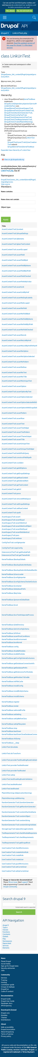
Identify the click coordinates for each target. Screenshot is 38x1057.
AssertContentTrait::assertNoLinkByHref (16, 340)
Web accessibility (7, 1027)
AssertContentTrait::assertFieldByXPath (16, 271)
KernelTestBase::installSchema (13, 696)
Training (4, 980)
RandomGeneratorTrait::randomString (16, 820)
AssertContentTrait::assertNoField (14, 308)
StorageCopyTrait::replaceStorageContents (17, 829)
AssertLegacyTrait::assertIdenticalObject (16, 526)
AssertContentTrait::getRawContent (15, 478)
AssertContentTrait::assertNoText (14, 372)
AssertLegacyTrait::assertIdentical (14, 523)
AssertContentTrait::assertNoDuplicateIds (17, 298)
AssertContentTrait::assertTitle (13, 439)
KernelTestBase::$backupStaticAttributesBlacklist (20, 570)
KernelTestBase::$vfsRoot (11, 633)
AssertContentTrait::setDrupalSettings (16, 504)
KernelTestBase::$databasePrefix (14, 589)
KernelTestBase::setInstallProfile (13, 710)
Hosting (4, 982)
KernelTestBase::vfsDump (11, 739)
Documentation (7, 996)
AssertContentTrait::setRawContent (15, 508)
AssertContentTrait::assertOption (14, 386)
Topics (5, 927)
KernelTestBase (29, 99)
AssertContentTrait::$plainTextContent (16, 244)
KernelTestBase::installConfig (12, 686)
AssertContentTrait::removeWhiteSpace (16, 499)
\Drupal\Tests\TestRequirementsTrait (18, 119)
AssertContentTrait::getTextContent (15, 485)
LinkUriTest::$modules (10, 747)
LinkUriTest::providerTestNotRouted (15, 765)
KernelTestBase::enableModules (13, 654)
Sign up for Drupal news (9, 966)
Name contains (7, 191)
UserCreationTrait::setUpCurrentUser (15, 871)
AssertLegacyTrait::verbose (12, 538)
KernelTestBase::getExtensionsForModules (17, 672)
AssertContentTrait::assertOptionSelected (17, 397)
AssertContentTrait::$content (12, 229)
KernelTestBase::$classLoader (13, 574)
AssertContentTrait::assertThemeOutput (16, 436)
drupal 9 (5, 33)
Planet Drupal (6, 961)
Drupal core (5, 1013)
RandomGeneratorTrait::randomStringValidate (19, 825)
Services (6, 945)
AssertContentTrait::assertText (13, 424)
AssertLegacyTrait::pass (10, 535)
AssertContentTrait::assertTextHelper (15, 428)
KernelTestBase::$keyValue (11, 593)
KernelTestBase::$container (12, 586)
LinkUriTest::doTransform (11, 753)
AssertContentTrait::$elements (13, 239)
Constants (6, 934)
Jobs (3, 970)
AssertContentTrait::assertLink (13, 287)
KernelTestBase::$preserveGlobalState (15, 600)
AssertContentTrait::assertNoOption (15, 351)
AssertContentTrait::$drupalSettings (15, 233)
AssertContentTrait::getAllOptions (14, 468)
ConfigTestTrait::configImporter (13, 542)
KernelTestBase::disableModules (13, 651)
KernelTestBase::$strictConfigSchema (15, 629)
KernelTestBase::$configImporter (14, 577)
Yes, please (10, 11)
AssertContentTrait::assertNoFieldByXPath (17, 324)
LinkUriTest (30, 138)
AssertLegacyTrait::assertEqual (13, 520)
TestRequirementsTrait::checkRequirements (18, 837)
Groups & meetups (8, 987)
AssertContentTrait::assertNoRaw (14, 367)
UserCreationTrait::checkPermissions (15, 848)
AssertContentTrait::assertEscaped (14, 249)
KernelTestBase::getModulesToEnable (15, 677)
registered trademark (11, 1052)
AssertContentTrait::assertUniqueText (16, 444)
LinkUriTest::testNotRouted (12, 784)
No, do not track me (24, 11)
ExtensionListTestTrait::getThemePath (16, 555)
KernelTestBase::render (10, 706)
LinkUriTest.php (19, 33)
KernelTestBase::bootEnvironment (14, 639)
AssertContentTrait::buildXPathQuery (15, 453)
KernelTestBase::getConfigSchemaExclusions (18, 658)
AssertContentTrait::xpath (11, 512)
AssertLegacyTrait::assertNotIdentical (15, 532)
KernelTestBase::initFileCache (12, 681)
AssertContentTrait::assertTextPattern (16, 432)
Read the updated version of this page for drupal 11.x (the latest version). (21, 45)
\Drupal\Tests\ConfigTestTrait (15, 115)
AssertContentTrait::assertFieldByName (16, 265)
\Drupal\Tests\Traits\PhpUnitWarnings (18, 122)
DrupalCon (5, 989)
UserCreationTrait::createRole (12, 855)
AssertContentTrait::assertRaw (13, 418)
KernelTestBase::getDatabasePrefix (14, 668)
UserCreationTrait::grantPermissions (15, 864)
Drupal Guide (6, 999)
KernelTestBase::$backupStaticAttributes (17, 565)
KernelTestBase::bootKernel (12, 642)
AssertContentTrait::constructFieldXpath (17, 457)
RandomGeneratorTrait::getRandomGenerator (19, 807)
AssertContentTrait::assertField (13, 255)
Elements (6, 948)
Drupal (31, 1050)
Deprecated (7, 943)
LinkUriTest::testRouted (10, 789)
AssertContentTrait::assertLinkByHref (15, 292)
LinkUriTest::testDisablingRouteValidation (17, 779)
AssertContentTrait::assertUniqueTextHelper (18, 449)
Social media (5, 964)
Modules (4, 1015)
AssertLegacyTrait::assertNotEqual (14, 529)
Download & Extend (8, 1010)
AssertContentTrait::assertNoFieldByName (17, 319)
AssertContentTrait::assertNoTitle (14, 377)
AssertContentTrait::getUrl (11, 489)
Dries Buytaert (28, 1052)
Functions (6, 932)
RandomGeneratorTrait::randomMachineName (19, 812)
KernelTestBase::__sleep (10, 743)
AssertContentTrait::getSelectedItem (15, 481)
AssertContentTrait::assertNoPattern (15, 362)
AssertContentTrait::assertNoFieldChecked (17, 330)
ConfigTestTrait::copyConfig (12, 548)
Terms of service (7, 1034)
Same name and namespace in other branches (17, 65)
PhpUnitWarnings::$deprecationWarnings (17, 793)
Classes (5, 930)
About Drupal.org (7, 1032)
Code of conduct (7, 991)
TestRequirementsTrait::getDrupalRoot (16, 843)
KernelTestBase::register (10, 702)
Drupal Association (8, 1029)
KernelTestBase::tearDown (11, 731)
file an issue (13, 882)
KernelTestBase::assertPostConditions (16, 636)
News (3, 958)
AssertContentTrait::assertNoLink (14, 335)
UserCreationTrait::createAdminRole (15, 852)
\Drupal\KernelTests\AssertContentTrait (19, 110)
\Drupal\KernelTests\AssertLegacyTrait (18, 108)
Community (5, 975)
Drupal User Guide (7, 1001)
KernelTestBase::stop (9, 728)
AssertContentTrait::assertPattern (14, 413)
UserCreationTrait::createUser (13, 859)
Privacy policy (6, 1036)
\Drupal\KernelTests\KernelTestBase (20, 147)
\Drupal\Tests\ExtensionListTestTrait (18, 117)
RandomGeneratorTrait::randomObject (16, 816)
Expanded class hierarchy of (15, 150)
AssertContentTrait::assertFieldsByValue (16, 282)
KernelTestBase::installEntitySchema (15, 691)
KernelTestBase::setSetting (11, 714)
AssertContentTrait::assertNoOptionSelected (18, 356)
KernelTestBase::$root (10, 605)
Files (4, 939)
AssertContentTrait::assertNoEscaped (15, 303)
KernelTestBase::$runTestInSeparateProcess (18, 615)
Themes (4, 1017)
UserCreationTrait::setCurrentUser (14, 867)
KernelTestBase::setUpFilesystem (14, 724)
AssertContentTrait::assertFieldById (15, 260)
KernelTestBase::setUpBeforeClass (14, 718)
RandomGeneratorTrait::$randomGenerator (18, 802)
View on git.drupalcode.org (14, 159)
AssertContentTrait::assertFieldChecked (16, 276)
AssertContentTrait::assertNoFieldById (16, 314)
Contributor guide (7, 985)
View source (5, 184)
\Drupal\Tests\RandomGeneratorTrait (18, 113)
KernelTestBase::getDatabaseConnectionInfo (18, 663)
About (3, 1024)
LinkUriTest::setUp (8, 775)
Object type (5, 207)
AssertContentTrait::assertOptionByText (16, 392)
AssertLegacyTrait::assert (11, 517)
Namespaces (7, 941)
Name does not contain (10, 199)
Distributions (6, 1020)
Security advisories (8, 968)
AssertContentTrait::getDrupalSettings (16, 473)
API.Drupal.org (6, 1005)
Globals (5, 936)
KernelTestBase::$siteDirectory (13, 625)
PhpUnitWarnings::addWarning (13, 798)
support (25, 882)
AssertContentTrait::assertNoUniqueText (17, 381)
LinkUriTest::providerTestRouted (14, 771)
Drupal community (10, 887)
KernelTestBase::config (10, 647)
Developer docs (6, 1003)
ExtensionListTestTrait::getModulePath (16, 552)
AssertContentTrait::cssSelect (12, 463)
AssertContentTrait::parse (11, 493)
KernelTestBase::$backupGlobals (13, 559)
